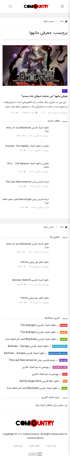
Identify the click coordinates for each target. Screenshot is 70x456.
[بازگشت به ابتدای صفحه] (3, 453)
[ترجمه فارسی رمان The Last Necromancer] (59, 185)
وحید (64, 388)
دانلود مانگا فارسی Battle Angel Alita (39, 381)
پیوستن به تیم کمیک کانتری (35, 367)
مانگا (65, 90)
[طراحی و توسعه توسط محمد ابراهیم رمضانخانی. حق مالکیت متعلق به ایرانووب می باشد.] (35, 454)
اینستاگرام (18, 446)
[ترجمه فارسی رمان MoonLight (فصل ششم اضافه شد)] (59, 206)
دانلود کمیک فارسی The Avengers (38, 325)
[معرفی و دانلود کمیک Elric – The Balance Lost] (59, 168)
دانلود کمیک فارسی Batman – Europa (28, 346)
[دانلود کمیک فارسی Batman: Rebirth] (59, 284)
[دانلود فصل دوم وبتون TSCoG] (59, 301)
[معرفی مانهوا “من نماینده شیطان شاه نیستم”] (35, 65)
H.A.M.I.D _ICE (28, 112)
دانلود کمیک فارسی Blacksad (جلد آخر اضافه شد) (30, 339)
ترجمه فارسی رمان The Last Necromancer (32, 360)
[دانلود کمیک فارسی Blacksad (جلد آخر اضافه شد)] (59, 132)
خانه (62, 21)
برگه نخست (51, 446)
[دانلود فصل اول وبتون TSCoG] (59, 265)
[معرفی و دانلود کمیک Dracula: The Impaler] (59, 150)
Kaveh (64, 325)
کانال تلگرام (34, 446)
